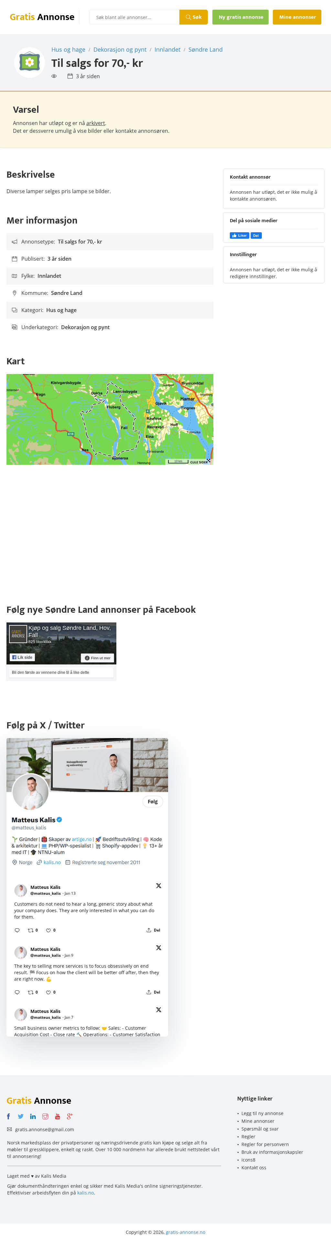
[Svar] (17, 930)
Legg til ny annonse (262, 1113)
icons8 (248, 1160)
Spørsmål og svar (260, 1129)
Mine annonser (257, 1121)
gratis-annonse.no (185, 1232)
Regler (248, 1136)
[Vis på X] (159, 887)
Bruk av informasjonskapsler (272, 1152)
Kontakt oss (253, 1167)
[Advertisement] (165, 536)
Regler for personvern (265, 1144)
